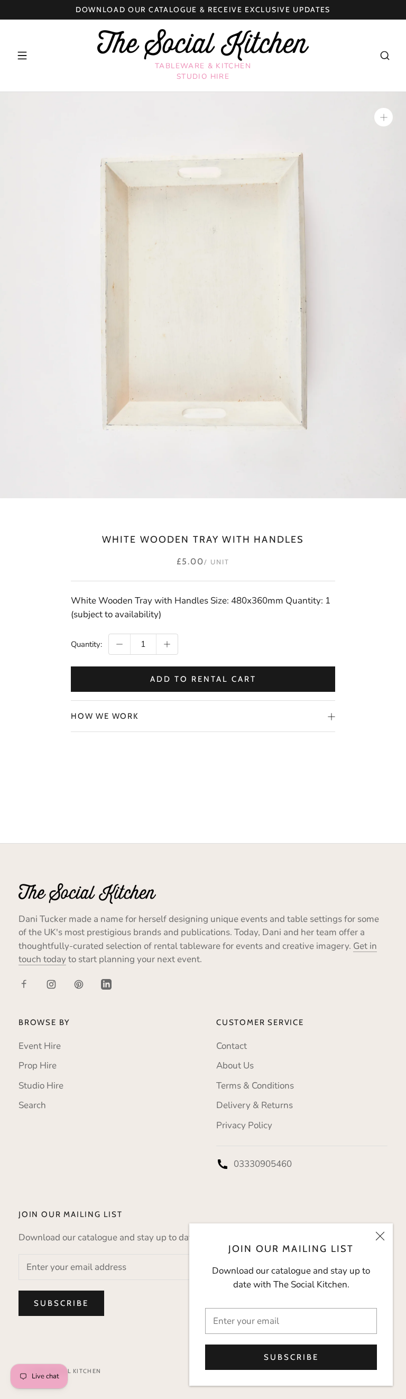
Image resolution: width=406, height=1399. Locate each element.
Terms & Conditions (255, 1086)
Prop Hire (38, 1065)
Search (32, 1105)
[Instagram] (51, 984)
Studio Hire (41, 1086)
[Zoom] (383, 117)
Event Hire (40, 1046)
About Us (235, 1065)
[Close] (380, 1236)
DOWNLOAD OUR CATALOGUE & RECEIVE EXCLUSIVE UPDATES (203, 9)
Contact (231, 1046)
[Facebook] (24, 984)
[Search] (385, 55)
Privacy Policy (244, 1125)
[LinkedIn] (106, 984)
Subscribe (291, 1357)
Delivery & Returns (254, 1105)
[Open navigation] (22, 55)
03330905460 (263, 1164)
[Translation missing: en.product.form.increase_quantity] (167, 644)
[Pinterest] (78, 984)
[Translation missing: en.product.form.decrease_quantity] (119, 644)
